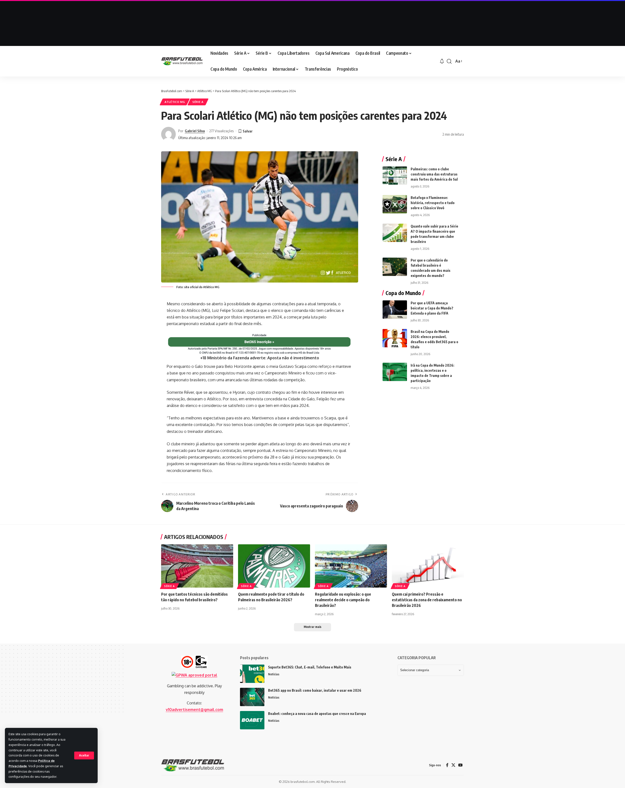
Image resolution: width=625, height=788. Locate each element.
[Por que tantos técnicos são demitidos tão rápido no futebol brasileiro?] (197, 566)
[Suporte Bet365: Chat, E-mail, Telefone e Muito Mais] (252, 674)
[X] (453, 765)
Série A (198, 102)
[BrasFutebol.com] (182, 61)
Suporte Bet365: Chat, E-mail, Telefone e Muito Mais (309, 667)
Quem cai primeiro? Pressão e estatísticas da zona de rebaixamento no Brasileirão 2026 (427, 600)
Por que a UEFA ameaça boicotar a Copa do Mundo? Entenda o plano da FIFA (432, 308)
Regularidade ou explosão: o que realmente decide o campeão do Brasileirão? (343, 600)
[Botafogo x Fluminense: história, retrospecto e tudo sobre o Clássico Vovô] (395, 204)
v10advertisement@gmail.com (194, 709)
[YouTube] (460, 765)
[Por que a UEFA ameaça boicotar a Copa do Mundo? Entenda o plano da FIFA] (395, 309)
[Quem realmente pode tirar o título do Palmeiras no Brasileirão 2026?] (274, 566)
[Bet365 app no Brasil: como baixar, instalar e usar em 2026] (252, 697)
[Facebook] (447, 765)
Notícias (273, 674)
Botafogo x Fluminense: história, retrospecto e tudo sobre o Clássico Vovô (433, 203)
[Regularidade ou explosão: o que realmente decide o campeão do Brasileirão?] (351, 566)
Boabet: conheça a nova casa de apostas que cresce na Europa (317, 713)
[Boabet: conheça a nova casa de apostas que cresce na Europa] (252, 720)
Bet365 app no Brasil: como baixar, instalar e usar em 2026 (314, 690)
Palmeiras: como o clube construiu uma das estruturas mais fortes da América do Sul (434, 174)
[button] (84, 755)
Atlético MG (175, 102)
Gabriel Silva (195, 131)
